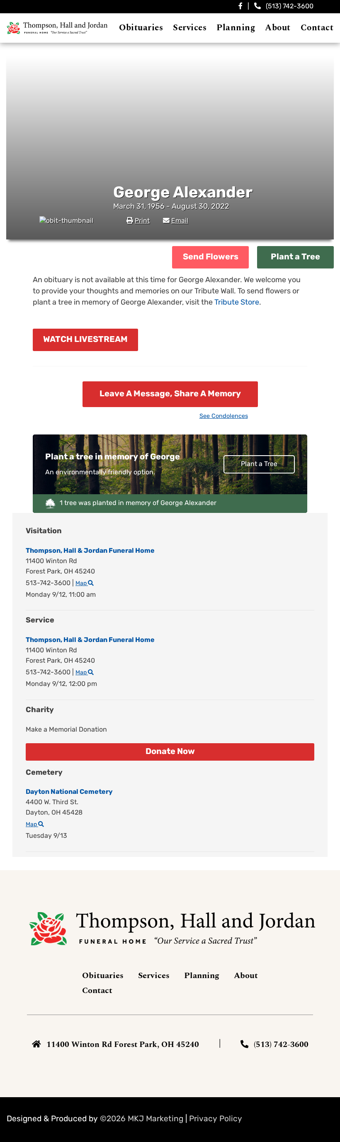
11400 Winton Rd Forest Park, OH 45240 (122, 1045)
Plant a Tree (295, 257)
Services (154, 975)
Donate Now (170, 752)
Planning (201, 975)
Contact (97, 990)
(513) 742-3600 (289, 6)
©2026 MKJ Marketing (141, 1119)
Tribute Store (236, 303)
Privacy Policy (215, 1119)
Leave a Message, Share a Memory (170, 394)
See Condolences (223, 416)
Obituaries (103, 975)
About (246, 975)
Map (81, 584)
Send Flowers (210, 257)
